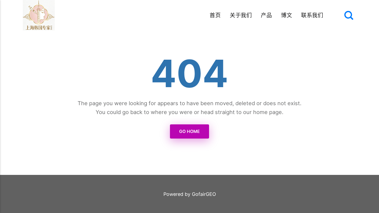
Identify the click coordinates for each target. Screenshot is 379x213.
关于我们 (241, 15)
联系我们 (312, 15)
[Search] (348, 15)
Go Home (189, 131)
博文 (286, 15)
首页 (215, 15)
